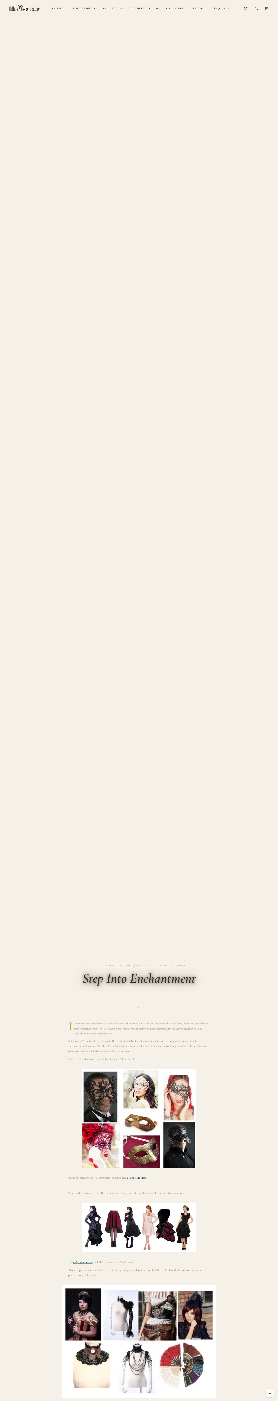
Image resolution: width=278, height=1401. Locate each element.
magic (139, 966)
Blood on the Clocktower (186, 8)
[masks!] (139, 1118)
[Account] (256, 8)
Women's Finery (83, 8)
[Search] (245, 8)
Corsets (58, 8)
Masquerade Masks (137, 1177)
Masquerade (179, 966)
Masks (163, 966)
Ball (94, 966)
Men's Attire (112, 8)
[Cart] (267, 8)
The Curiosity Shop (143, 8)
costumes (108, 966)
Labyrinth (125, 966)
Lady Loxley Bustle (82, 1262)
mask (151, 966)
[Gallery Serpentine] (24, 8)
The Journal (221, 8)
